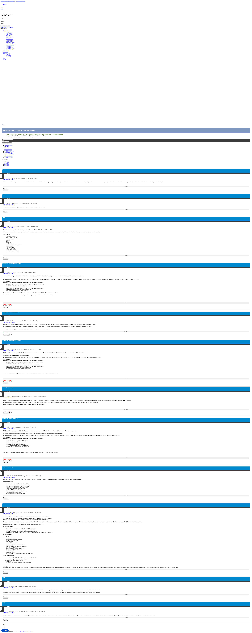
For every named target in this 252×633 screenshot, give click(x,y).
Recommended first (8, 145)
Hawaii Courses (9, 34)
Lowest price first (8, 149)
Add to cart (6, 189)
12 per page (4, 159)
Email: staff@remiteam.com (16, 1)
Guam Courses (9, 33)
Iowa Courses (8, 35)
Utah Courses (8, 46)
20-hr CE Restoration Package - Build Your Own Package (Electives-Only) (26, 396)
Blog (4, 58)
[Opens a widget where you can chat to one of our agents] (5, 630)
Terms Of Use (23, 631)
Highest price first (8, 150)
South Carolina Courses (11, 43)
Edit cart (2, 25)
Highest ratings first (8, 157)
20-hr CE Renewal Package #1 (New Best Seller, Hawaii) (22, 272)
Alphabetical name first (6, 143)
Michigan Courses (9, 37)
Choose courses (7, 335)
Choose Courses (6, 30)
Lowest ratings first (8, 156)
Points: (2, 23)
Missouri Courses (9, 39)
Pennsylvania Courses (10, 42)
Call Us (23, 1)
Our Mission (8, 55)
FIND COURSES (5, 141)
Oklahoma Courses (10, 40)
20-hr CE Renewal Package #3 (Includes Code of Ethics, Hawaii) (24, 349)
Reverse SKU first (8, 154)
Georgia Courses (9, 32)
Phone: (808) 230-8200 (5, 1)
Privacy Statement (30, 631)
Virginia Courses (9, 47)
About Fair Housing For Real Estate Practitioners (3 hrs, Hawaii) (24, 512)
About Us (8, 54)
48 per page (6, 164)
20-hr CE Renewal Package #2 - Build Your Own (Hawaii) (22, 321)
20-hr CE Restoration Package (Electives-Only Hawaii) (21, 427)
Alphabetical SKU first (9, 153)
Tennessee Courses (10, 45)
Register (5, 4)
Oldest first (6, 147)
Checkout (7, 25)
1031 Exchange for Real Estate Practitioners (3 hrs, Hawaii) (23, 226)
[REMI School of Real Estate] (7, 27)
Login (2, 7)
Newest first (6, 146)
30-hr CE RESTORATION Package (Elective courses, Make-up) (24, 476)
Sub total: (2, 21)
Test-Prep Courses (9, 49)
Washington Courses (10, 48)
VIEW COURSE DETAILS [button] (9, 179)
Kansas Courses (9, 36)
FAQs (4, 59)
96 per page (6, 165)
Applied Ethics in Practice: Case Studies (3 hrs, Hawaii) (21, 586)
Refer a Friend (6, 50)
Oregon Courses (9, 41)
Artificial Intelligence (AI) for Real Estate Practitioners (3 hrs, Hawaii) (26, 611)
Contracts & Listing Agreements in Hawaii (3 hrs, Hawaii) (22, 178)
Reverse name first (8, 152)
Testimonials (8, 56)
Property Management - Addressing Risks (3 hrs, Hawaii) (22, 203)
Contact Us (5, 52)
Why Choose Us (6, 53)
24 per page (6, 163)
